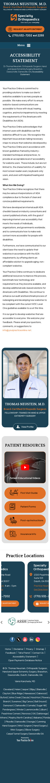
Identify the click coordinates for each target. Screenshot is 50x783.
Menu (21, 45)
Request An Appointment (27, 29)
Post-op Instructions (32, 520)
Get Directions (41, 589)
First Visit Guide (29, 492)
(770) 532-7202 (22, 35)
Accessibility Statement (24, 656)
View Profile (27, 426)
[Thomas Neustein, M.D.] (25, 6)
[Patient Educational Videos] (25, 467)
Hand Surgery (40, 725)
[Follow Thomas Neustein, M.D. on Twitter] (18, 640)
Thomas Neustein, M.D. (25, 404)
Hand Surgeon (9, 725)
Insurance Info (28, 533)
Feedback (10, 652)
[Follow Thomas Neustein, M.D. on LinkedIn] (31, 640)
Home (8, 649)
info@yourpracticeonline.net (17, 330)
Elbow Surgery (32, 729)
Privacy (29, 649)
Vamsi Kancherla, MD (25, 681)
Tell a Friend (24, 652)
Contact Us (38, 652)
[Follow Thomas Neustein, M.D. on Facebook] (12, 640)
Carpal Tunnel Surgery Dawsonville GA (25, 733)
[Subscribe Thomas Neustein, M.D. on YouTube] (25, 640)
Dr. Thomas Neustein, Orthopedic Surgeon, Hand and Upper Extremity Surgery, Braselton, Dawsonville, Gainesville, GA (25, 69)
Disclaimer (18, 649)
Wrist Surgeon (25, 725)
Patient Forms (28, 506)
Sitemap (40, 649)
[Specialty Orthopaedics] (25, 18)
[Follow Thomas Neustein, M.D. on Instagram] (37, 639)
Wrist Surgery (17, 729)
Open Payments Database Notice (25, 660)
